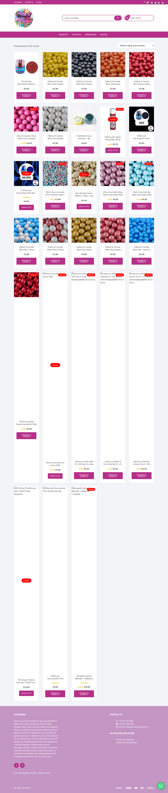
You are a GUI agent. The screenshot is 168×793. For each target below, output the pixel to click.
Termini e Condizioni (125, 740)
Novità (103, 35)
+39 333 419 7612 (125, 721)
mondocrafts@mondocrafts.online (133, 727)
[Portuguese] (160, 3)
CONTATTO (29, 2)
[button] (161, 786)
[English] (148, 3)
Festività (76, 35)
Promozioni (90, 35)
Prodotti (63, 35)
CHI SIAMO (18, 2)
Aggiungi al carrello (26, 95)
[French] (153, 3)
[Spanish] (164, 3)
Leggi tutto (113, 150)
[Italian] (156, 3)
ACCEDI (39, 2)
